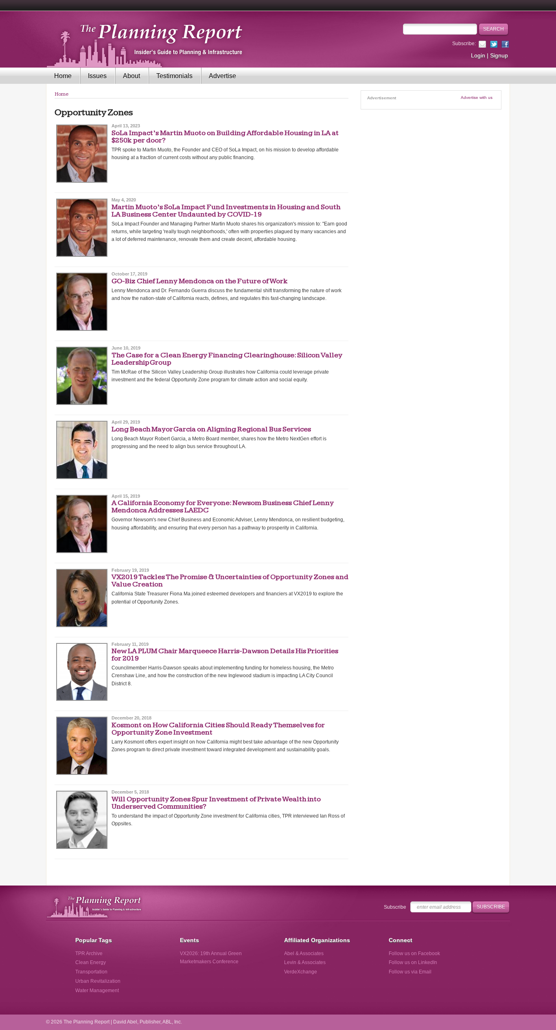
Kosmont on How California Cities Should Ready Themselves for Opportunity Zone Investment (218, 729)
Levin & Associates (305, 962)
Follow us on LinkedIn (413, 962)
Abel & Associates (304, 953)
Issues (97, 75)
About (131, 75)
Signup (499, 55)
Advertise (222, 75)
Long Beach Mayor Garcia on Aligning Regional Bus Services (211, 429)
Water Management (97, 990)
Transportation (91, 972)
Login (478, 55)
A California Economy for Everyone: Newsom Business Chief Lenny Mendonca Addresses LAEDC (223, 506)
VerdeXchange (300, 972)
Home (63, 75)
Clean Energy (90, 962)
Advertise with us (477, 97)
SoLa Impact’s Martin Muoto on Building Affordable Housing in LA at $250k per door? (225, 136)
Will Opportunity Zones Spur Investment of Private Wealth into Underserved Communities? (216, 803)
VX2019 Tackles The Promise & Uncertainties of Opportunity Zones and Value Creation (230, 580)
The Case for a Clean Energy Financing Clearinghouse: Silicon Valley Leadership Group (227, 359)
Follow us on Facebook (414, 953)
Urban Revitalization (97, 981)
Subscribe (395, 907)
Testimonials (174, 75)
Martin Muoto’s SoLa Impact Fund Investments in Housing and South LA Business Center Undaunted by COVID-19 (226, 211)
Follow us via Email (410, 972)
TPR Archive (89, 953)
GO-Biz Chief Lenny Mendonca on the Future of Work (200, 281)
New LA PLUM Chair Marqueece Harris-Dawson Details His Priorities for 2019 (225, 655)
